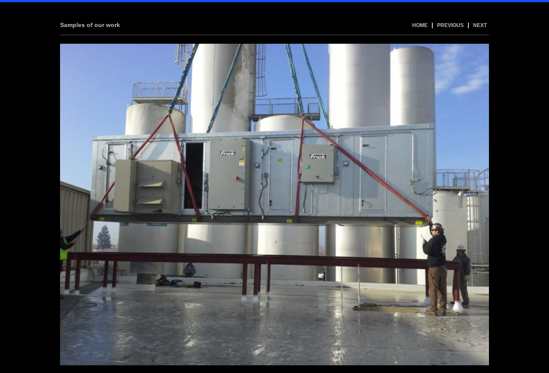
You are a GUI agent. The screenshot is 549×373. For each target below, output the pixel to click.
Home (420, 25)
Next (480, 25)
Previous (450, 25)
